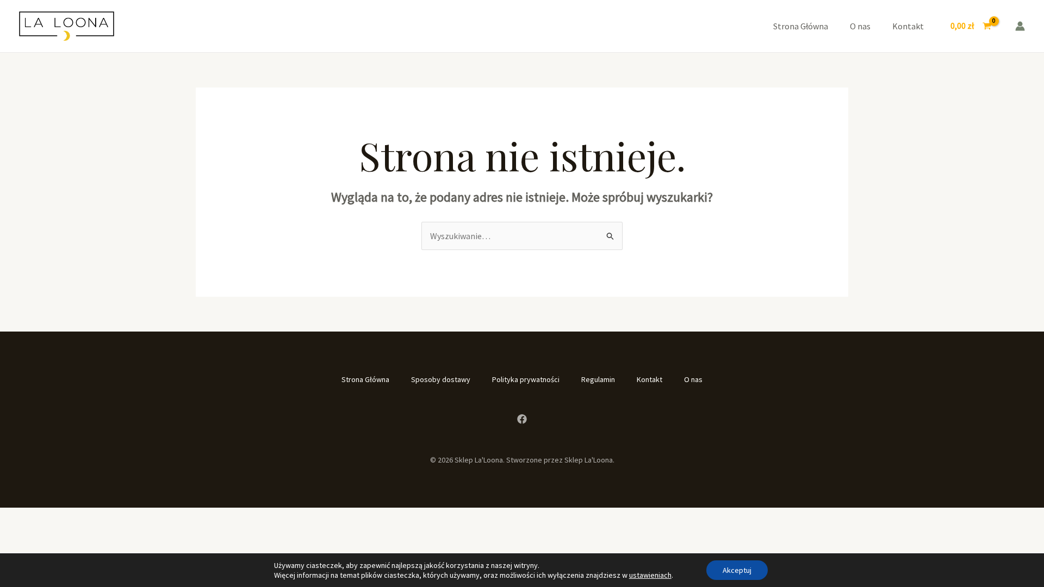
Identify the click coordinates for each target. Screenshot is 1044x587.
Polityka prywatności (526, 379)
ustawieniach (650, 575)
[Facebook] (522, 419)
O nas (860, 26)
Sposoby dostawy (440, 379)
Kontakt (908, 26)
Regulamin (598, 379)
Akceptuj (737, 570)
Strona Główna (800, 26)
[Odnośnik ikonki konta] (1020, 26)
